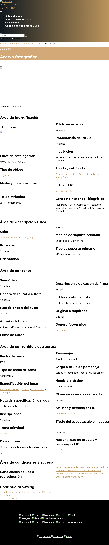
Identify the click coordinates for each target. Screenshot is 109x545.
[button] (1, 33)
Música (3, 433)
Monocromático (8, 237)
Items (17, 39)
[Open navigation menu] (1, 11)
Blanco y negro (27, 237)
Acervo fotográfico (32, 43)
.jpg (12, 189)
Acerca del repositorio (18, 19)
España (59, 450)
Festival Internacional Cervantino (73, 174)
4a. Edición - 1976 (64, 191)
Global (7, 39)
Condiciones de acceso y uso (22, 26)
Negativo (5, 175)
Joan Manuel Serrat (66, 414)
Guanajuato (37, 389)
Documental (62, 330)
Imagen (4, 189)
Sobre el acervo (14, 16)
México (25, 389)
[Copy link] (1, 66)
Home (3, 43)
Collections (14, 43)
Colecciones (12, 22)
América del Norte (9, 389)
